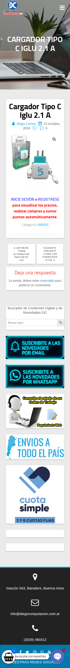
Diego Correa (26, 123)
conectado (47, 280)
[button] (54, 139)
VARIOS (43, 224)
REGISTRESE (48, 199)
